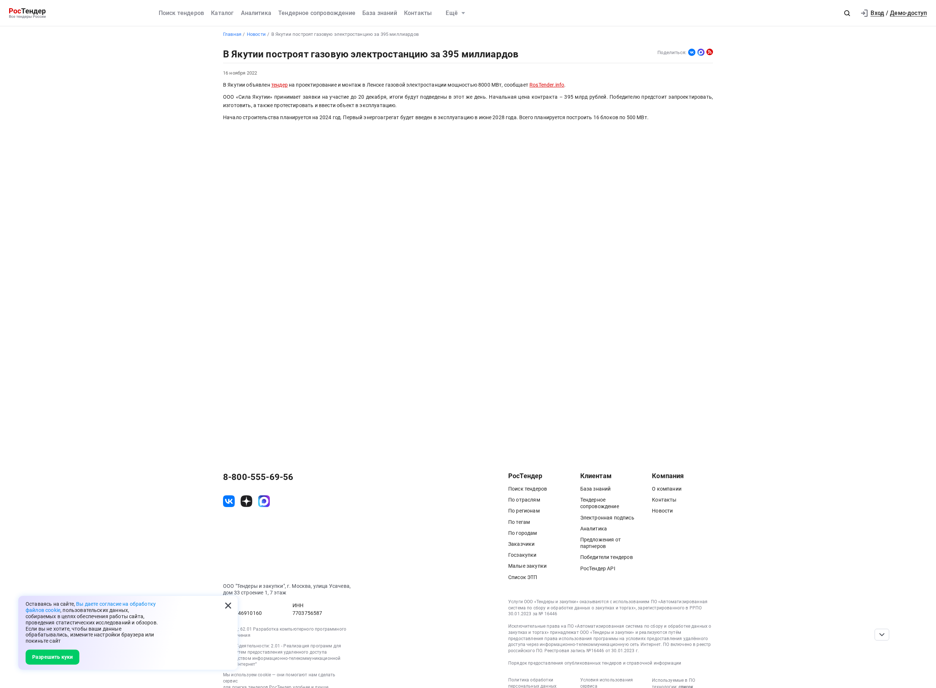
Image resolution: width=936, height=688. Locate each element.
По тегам (519, 522)
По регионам (524, 511)
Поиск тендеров (181, 13)
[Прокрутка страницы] (882, 634)
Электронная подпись (607, 518)
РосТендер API (597, 568)
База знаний (379, 13)
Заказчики (521, 544)
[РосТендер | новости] (709, 52)
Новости (662, 511)
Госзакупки (522, 555)
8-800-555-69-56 (258, 477)
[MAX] (701, 52)
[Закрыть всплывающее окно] (228, 605)
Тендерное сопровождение (316, 13)
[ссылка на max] (264, 501)
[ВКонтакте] (691, 52)
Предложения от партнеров (600, 543)
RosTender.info (546, 85)
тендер (279, 85)
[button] (847, 13)
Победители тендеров (606, 557)
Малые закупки (527, 566)
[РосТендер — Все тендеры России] (27, 13)
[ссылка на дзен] (246, 501)
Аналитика (256, 13)
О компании (667, 489)
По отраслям (524, 500)
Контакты (418, 13)
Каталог (222, 13)
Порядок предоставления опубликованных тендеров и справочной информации (594, 663)
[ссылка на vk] (229, 501)
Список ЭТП (522, 577)
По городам (522, 533)
